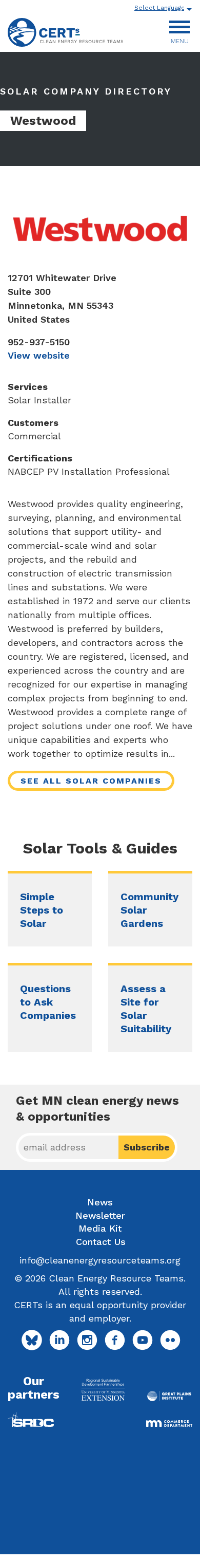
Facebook (115, 1340)
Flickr (170, 1340)
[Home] (65, 32)
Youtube (142, 1340)
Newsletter (100, 1215)
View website (39, 355)
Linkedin (59, 1340)
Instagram (87, 1340)
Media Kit (100, 1228)
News (100, 1202)
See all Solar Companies (91, 781)
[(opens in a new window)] (103, 1390)
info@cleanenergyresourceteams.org (100, 1260)
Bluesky (32, 1340)
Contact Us (101, 1241)
